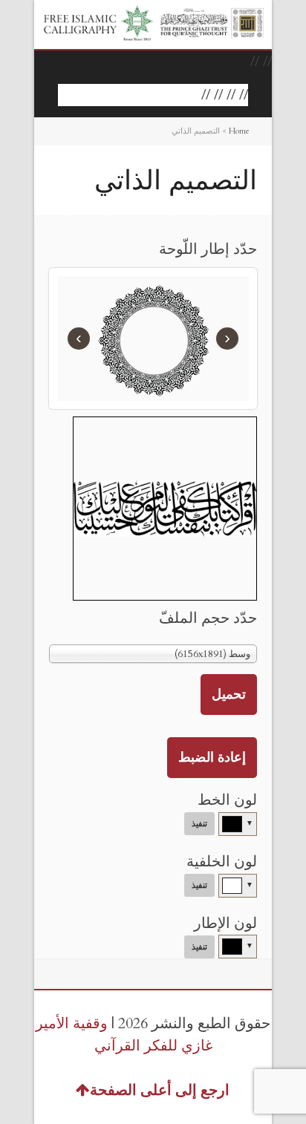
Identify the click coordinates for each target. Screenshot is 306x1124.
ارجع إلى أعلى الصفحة (160, 1090)
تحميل (229, 694)
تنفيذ (199, 823)
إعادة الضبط (212, 757)
